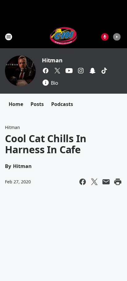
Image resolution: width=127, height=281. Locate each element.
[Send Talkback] (105, 37)
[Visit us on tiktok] (104, 70)
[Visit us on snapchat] (92, 70)
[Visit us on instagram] (80, 70)
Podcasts (62, 104)
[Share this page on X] (94, 182)
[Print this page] (117, 182)
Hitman (52, 60)
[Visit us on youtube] (69, 70)
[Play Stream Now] (117, 37)
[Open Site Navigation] (8, 37)
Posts (37, 104)
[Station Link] (63, 37)
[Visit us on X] (57, 70)
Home (16, 104)
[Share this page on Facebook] (82, 182)
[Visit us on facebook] (45, 70)
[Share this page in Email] (106, 182)
